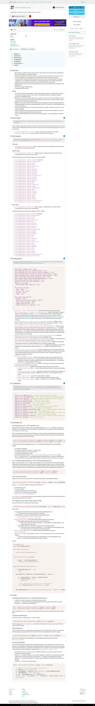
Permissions (17, 57)
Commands (17, 56)
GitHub (77, 16)
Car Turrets (13, 42)
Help (77, 13)
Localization (17, 61)
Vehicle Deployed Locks (23, 7)
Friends (12, 37)
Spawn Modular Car (15, 46)
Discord (49, 2)
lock (76, 28)
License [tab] (32, 49)
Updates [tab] (25, 49)
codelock (80, 28)
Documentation (25, 694)
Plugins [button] (27, 2)
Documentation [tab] (15, 49)
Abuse (84, 701)
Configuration (17, 59)
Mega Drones (13, 44)
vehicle (72, 28)
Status (10, 692)
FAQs (23, 696)
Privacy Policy (78, 701)
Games (32, 2)
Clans (11, 35)
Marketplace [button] (21, 2)
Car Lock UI (13, 41)
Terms (73, 701)
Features (16, 54)
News (10, 691)
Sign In (84, 2)
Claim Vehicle (28, 318)
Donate (77, 10)
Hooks (16, 65)
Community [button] (43, 2)
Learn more (70, 704)
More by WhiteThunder (74, 32)
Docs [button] (37, 2)
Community (24, 693)
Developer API (18, 63)
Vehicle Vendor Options (58, 316)
